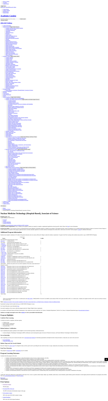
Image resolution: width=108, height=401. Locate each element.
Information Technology (13, 113)
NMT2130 (3, 280)
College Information (7, 25)
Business (10, 141)
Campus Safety (9, 34)
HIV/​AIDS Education (12, 186)
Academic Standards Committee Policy (15, 168)
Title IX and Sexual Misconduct (12, 54)
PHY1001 (3, 259)
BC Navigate (10, 151)
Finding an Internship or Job (13, 110)
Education (10, 142)
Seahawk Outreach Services (11, 41)
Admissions (8, 31)
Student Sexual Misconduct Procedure (15, 196)
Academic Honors (9, 58)
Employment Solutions (10, 37)
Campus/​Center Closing (10, 66)
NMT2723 (3, 282)
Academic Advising (12, 100)
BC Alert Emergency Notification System (16, 150)
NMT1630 (3, 273)
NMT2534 (3, 287)
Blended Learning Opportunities (12, 65)
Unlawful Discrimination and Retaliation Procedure (18, 200)
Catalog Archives (6, 203)
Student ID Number (12, 160)
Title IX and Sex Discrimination (14, 163)
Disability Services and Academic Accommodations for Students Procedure (23, 180)
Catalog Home (6, 3)
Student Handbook (6, 97)
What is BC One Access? (13, 164)
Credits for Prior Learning (11, 69)
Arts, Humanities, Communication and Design (17, 140)
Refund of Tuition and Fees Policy (15, 189)
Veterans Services (9, 55)
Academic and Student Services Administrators (15, 98)
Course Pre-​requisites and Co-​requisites (13, 68)
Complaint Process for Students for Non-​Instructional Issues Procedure (22, 175)
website (79, 229)
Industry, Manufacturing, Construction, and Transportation (19, 144)
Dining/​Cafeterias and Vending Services (16, 107)
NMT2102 (3, 288)
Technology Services (10, 51)
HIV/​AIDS (10, 185)
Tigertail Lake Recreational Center (15, 129)
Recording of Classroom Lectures (14, 118)
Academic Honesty (9, 57)
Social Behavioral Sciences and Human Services (17, 148)
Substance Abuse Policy (13, 198)
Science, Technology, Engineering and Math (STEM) (18, 147)
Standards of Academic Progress (12, 85)
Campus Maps (8, 134)
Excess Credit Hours (10, 72)
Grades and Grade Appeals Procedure (15, 184)
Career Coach (12, 345)
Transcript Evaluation (10, 87)
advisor (23, 312)
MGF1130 (3, 250)
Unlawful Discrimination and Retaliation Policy (17, 199)
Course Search (6, 93)
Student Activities (9, 45)
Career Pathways (9, 135)
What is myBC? (11, 165)
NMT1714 (3, 270)
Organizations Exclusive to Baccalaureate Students (18, 117)
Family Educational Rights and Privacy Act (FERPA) (18, 182)
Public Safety (10, 158)
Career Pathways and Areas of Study (13, 136)
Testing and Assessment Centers (14, 128)
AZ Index (5, 2)
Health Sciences (11, 143)
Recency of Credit (9, 81)
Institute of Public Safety (13, 145)
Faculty (4, 95)
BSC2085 (3, 247)
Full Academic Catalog (7, 393)
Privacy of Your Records (13, 157)
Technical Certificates (7, 91)
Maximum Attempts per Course (12, 80)
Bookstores (10, 105)
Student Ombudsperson (10, 86)
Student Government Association (14, 124)
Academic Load (9, 59)
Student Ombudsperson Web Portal (15, 126)
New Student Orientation (13, 115)
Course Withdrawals (12, 177)
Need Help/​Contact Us (10, 166)
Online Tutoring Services (13, 116)
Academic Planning (12, 101)
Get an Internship (6, 339)
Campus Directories (9, 133)
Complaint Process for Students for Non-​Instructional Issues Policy (21, 174)
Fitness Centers (11, 111)
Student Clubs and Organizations (14, 123)
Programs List (5, 11)
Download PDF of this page (8, 388)
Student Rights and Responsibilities (12, 167)
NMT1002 (3, 266)
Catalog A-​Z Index (6, 201)
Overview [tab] (5, 219)
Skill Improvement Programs (11, 43)
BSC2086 (3, 260)
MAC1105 (4, 252)
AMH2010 (3, 243)
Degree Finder (6, 12)
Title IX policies (20, 375)
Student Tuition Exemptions (11, 50)
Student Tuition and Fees (10, 49)
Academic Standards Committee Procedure (16, 169)
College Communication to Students (15, 154)
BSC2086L (3, 262)
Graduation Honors (9, 77)
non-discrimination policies (9, 375)
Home (4, 208)
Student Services (6, 26)
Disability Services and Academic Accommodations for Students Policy (22, 178)
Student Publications (12, 127)
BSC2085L (3, 249)
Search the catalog (4, 18)
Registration (8, 40)
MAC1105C (4, 253)
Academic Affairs (6, 56)
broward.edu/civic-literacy (84, 310)
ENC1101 (3, 241)
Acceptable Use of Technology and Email (16, 171)
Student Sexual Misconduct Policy (15, 195)
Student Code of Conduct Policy (14, 192)
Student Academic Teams (13, 122)
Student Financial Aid (10, 46)
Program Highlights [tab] (7, 222)
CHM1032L (3, 257)
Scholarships (18, 350)
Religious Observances (12, 191)
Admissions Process (9, 32)
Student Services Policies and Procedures (14, 48)
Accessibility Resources (10, 30)
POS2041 (4, 246)
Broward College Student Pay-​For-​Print (16, 106)
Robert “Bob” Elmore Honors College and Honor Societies (19, 119)
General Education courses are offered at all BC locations (17, 225)
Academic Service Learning (11, 60)
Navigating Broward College (11, 149)
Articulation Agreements (10, 64)
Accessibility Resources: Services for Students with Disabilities (20, 104)
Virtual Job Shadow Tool (8, 340)
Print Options (3, 205)
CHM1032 (3, 256)
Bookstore (8, 33)
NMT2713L (3, 277)
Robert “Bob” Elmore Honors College (13, 82)
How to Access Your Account (14, 156)
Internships (8, 78)
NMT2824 (3, 278)
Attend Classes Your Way (11, 132)
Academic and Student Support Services (13, 99)
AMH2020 (4, 245)
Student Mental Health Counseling (12, 47)
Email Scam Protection (12, 155)
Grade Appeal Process (10, 75)
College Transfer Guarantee (13, 173)
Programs (5, 92)
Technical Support (11, 161)
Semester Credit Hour (10, 83)
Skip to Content (6, 1)
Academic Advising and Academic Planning (14, 28)
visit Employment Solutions (29, 337)
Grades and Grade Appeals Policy (14, 183)
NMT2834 (3, 285)
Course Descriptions (7, 94)
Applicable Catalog (9, 63)
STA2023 (4, 255)
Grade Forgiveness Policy (11, 76)
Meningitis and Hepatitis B (13, 187)
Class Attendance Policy (10, 67)
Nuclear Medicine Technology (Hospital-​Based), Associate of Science (19, 90)
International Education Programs (12, 38)
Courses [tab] (4, 220)
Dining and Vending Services (11, 36)
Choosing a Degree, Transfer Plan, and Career (17, 138)
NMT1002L (3, 267)
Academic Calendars (10, 131)
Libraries (7, 39)
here (68, 226)
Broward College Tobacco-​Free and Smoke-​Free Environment (20, 152)
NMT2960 (3, 289)
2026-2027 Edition (6, 23)
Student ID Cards (11, 159)
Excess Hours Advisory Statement (14, 181)
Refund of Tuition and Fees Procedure (15, 190)
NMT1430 (3, 269)
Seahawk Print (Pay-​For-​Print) (12, 42)
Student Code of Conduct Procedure (15, 193)
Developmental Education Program (12, 71)
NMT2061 (3, 292)
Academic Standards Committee (12, 62)
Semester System (9, 84)
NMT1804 (3, 271)
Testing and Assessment (10, 52)
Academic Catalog (8, 16)
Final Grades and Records (11, 73)
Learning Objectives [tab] (7, 223)
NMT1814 (3, 274)
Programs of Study (6, 89)
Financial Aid (10, 109)
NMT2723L (3, 284)
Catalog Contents (6, 10)
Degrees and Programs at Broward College (16, 139)
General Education (9, 74)
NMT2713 (3, 276)
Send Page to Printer (7, 384)
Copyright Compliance (12, 176)
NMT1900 (3, 291)
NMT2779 (3, 281)
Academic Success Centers (11, 29)
